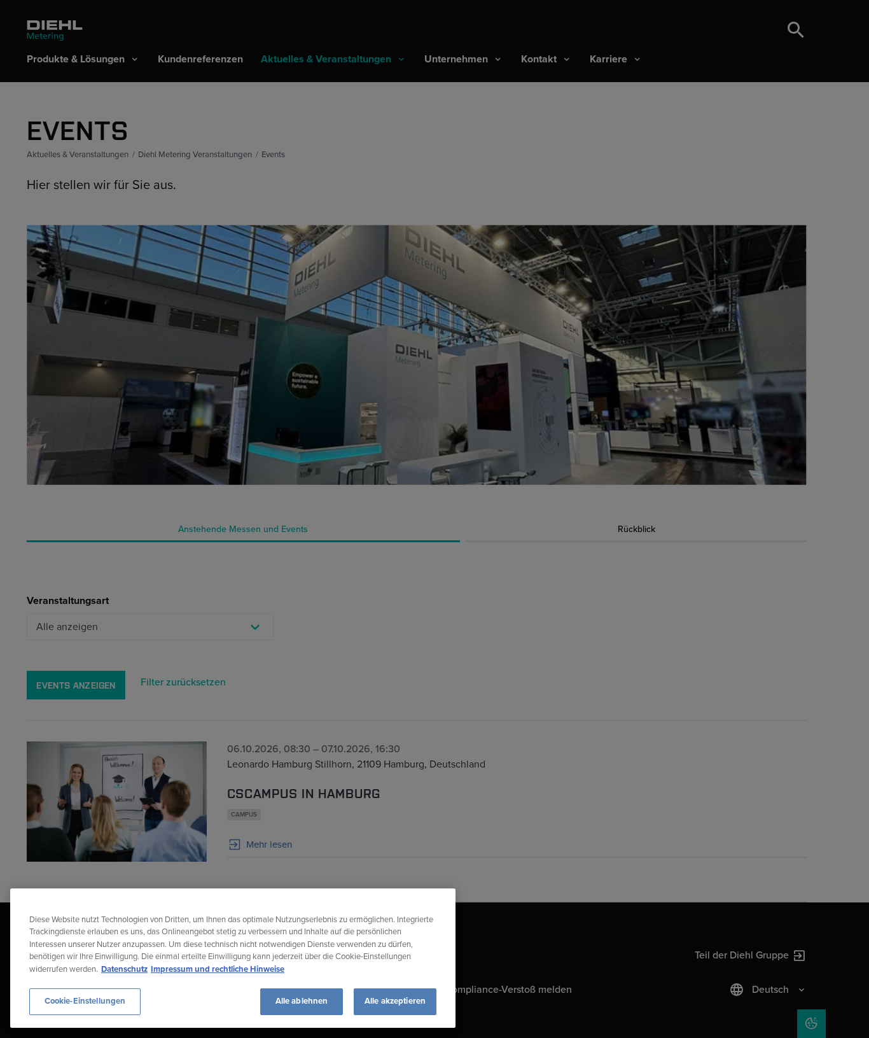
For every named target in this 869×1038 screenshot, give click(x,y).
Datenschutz (124, 969)
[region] (232, 958)
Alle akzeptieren (395, 1001)
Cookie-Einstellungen (85, 1001)
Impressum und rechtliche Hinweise (217, 969)
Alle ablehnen (301, 1001)
